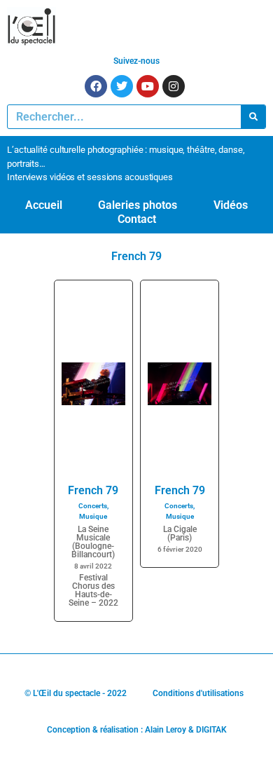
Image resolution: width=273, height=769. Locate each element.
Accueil (43, 205)
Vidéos (231, 205)
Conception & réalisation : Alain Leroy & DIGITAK (137, 730)
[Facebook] (96, 86)
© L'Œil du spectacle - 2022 (75, 693)
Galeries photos (137, 205)
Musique (93, 516)
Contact (137, 219)
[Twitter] (122, 86)
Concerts (92, 506)
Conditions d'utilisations (198, 693)
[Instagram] (173, 86)
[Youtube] (147, 86)
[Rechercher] (253, 116)
